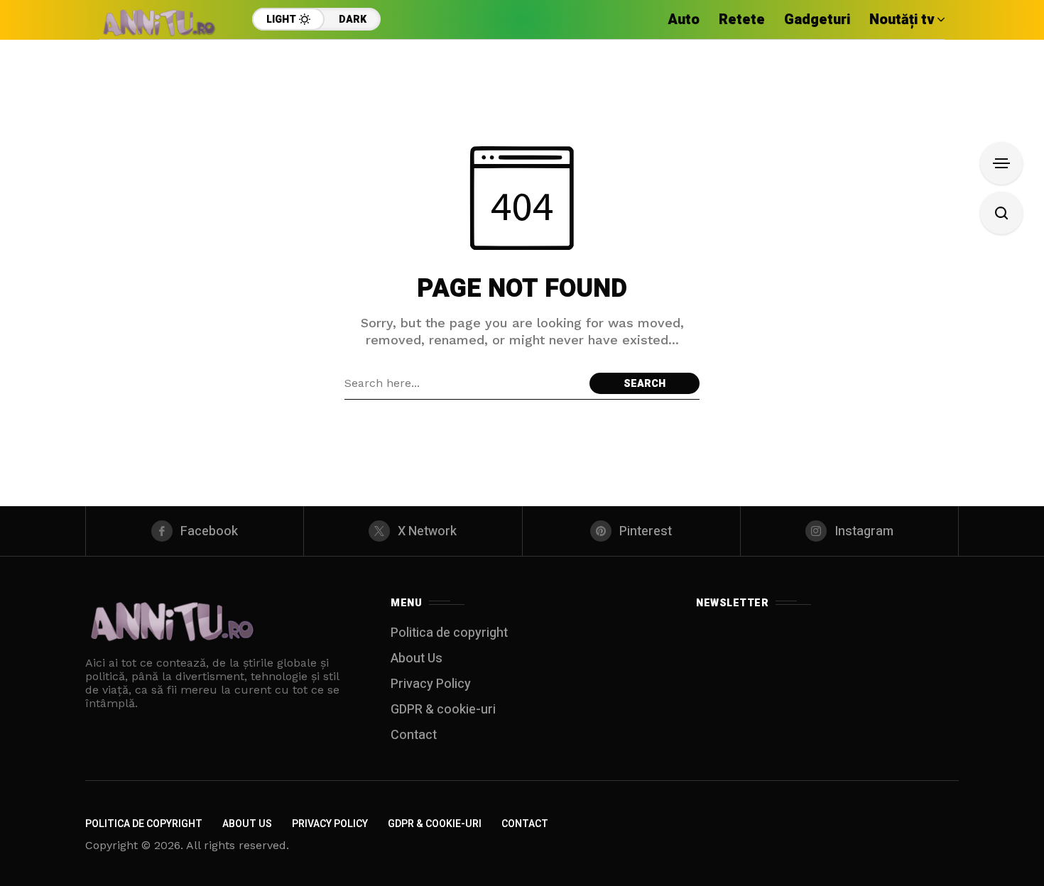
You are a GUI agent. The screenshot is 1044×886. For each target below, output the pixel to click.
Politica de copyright (449, 632)
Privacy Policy (431, 684)
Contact (414, 735)
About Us (416, 658)
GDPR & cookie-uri (443, 709)
